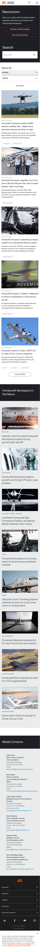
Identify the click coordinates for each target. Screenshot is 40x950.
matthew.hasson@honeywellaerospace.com (22, 791)
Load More (20, 374)
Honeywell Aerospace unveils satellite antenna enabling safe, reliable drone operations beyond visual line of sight (17, 126)
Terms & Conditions (19, 926)
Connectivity (17, 143)
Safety (5, 368)
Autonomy (6, 143)
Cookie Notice (11, 944)
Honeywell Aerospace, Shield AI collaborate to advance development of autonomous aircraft (20, 297)
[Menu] (34, 3)
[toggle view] (37, 887)
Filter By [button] (5, 72)
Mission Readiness (9, 257)
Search (30, 2)
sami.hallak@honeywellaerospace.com (20, 869)
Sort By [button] (5, 78)
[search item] (19, 104)
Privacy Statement (19, 928)
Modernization (7, 203)
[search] (34, 55)
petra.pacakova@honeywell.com (17, 830)
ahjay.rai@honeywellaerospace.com (18, 849)
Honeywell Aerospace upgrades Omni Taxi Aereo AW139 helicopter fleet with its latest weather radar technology (19, 183)
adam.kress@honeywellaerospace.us (19, 769)
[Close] (37, 933)
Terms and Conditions (25, 944)
